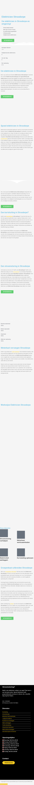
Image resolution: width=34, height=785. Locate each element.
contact (12, 603)
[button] (17, 10)
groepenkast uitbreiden (10, 571)
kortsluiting (9, 216)
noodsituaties (4, 138)
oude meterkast (15, 351)
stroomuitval (16, 271)
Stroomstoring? (8, 687)
